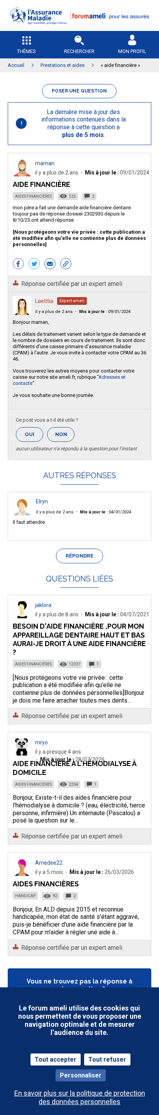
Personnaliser (80, 1075)
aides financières (46, 884)
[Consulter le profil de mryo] (22, 753)
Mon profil (132, 51)
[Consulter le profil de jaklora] (22, 616)
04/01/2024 (105, 512)
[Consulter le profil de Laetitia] (22, 312)
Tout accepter (55, 1059)
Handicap (25, 896)
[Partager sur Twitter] (34, 264)
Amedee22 (49, 863)
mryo (41, 742)
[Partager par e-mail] (50, 264)
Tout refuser (107, 1059)
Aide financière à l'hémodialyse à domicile (74, 767)
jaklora (43, 605)
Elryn (42, 501)
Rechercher (79, 51)
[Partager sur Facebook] (18, 264)
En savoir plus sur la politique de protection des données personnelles (79, 1097)
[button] (79, 29)
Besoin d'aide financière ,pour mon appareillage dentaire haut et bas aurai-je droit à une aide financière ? (79, 639)
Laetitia (44, 301)
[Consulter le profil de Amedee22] (22, 873)
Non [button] (64, 436)
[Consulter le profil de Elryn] (22, 513)
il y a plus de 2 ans (54, 311)
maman (44, 163)
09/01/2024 (104, 311)
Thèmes (26, 51)
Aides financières (33, 196)
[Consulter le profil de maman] (22, 174)
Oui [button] (34, 434)
